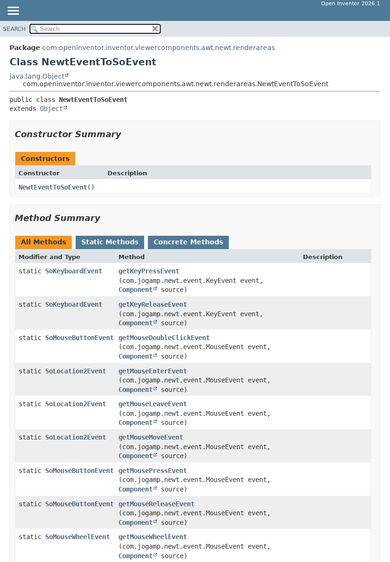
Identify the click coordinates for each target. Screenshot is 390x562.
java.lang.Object (37, 76)
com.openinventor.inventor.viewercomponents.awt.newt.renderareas (158, 47)
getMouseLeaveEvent (152, 404)
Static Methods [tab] (109, 242)
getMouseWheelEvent (152, 537)
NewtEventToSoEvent (53, 187)
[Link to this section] (128, 134)
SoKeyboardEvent (73, 271)
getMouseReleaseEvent (156, 504)
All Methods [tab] (43, 242)
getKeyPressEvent (148, 271)
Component (135, 289)
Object (51, 108)
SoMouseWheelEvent (77, 537)
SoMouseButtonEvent (79, 337)
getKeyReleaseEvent (152, 304)
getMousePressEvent (152, 470)
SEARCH (14, 29)
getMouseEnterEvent (152, 371)
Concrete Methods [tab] (188, 242)
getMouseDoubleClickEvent (164, 337)
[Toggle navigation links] (13, 11)
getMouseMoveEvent (150, 437)
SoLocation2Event (75, 371)
